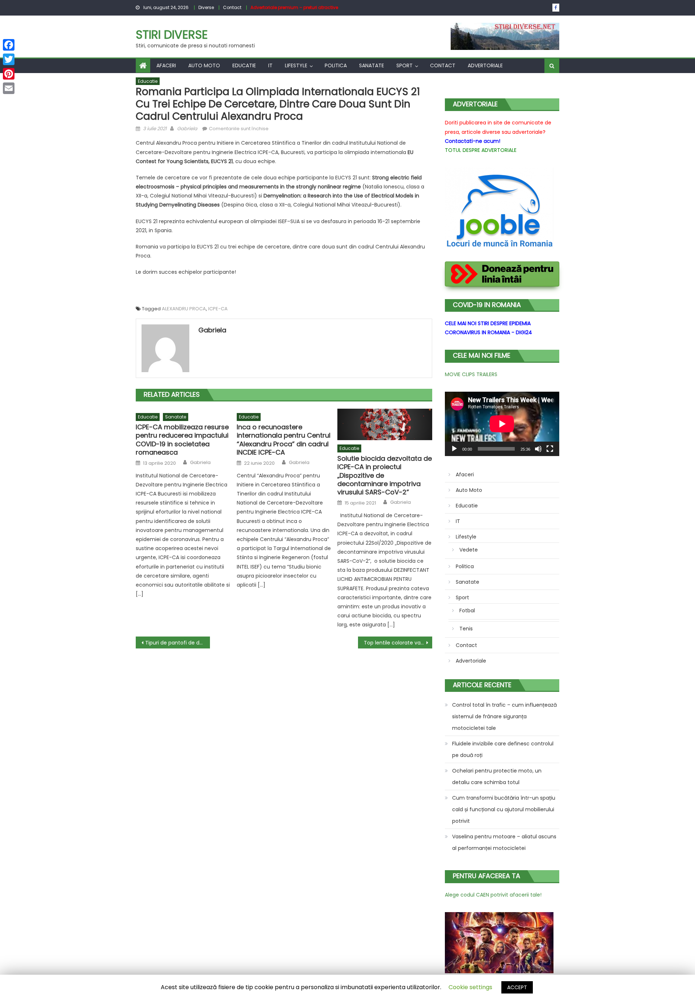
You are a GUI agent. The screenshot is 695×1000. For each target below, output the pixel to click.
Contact (232, 7)
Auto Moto (204, 65)
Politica (336, 65)
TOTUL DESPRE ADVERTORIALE (481, 150)
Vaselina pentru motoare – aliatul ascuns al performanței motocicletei (504, 842)
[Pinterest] (8, 74)
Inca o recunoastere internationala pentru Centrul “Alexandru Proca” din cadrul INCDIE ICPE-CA (283, 440)
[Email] (8, 88)
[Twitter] (8, 59)
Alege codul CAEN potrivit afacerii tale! (493, 894)
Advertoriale (485, 65)
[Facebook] (8, 45)
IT (270, 65)
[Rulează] (454, 448)
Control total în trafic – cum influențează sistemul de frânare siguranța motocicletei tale (504, 716)
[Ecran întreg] (549, 448)
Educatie (244, 65)
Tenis (466, 628)
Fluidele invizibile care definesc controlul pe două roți (502, 749)
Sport (404, 65)
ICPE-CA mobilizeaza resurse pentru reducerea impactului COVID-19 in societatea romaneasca (182, 440)
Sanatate (371, 65)
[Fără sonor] (538, 448)
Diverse (206, 7)
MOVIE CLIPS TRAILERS (471, 374)
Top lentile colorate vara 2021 (398, 642)
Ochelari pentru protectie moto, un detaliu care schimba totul (497, 776)
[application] (502, 424)
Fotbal (467, 610)
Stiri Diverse (172, 34)
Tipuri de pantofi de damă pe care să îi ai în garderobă (177, 642)
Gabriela (187, 128)
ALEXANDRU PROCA (184, 308)
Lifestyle (296, 65)
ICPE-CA (218, 308)
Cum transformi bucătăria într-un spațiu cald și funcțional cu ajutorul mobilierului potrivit (503, 809)
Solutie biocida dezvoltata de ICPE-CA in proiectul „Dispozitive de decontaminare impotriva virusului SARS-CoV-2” (384, 475)
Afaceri (166, 65)
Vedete (468, 549)
